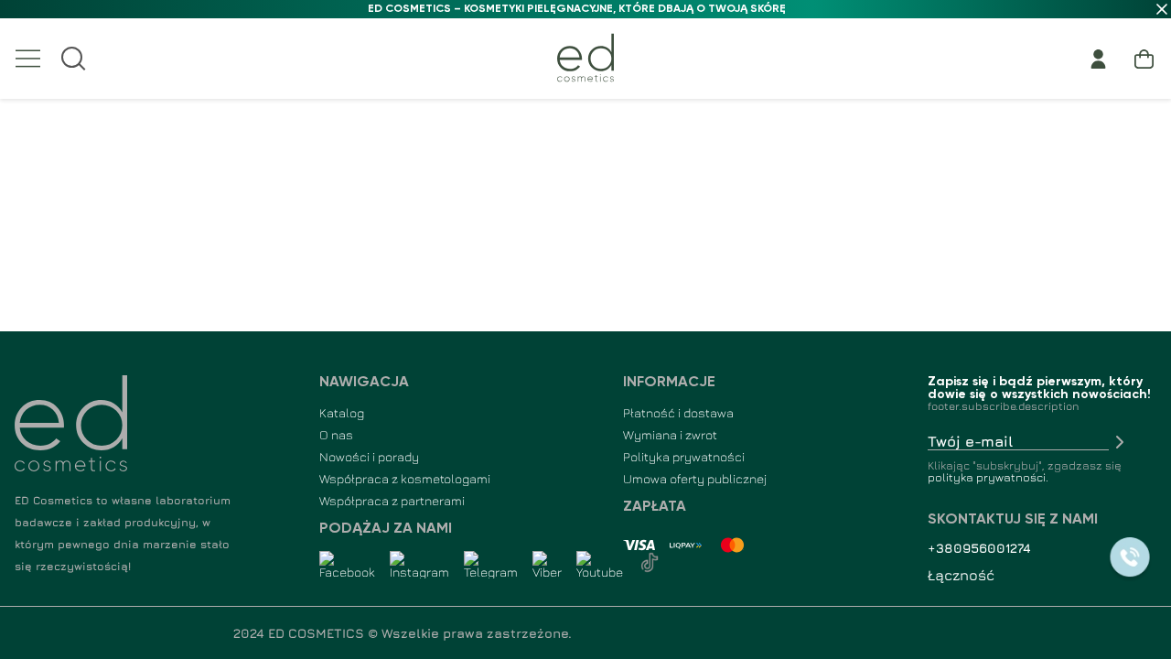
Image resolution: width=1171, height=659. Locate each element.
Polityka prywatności (684, 456)
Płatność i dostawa (678, 412)
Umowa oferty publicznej (695, 478)
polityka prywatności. (988, 477)
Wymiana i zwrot (670, 434)
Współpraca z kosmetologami (404, 478)
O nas (336, 434)
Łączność (961, 575)
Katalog (341, 412)
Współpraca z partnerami (392, 500)
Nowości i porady (369, 456)
